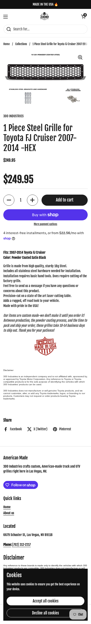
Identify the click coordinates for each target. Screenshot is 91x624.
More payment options (45, 224)
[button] (83, 16)
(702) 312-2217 (21, 544)
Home (6, 44)
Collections (21, 44)
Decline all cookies (45, 613)
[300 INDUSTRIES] (44, 16)
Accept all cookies (46, 601)
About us (8, 513)
